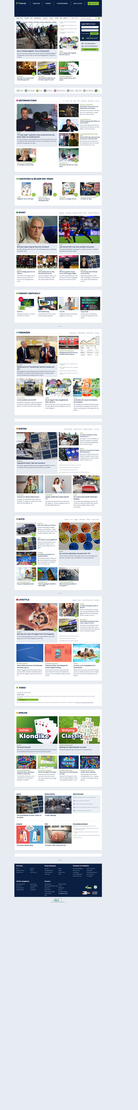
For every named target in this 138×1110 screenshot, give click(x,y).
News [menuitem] (18, 18)
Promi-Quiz (47, 874)
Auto (21, 519)
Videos (60, 870)
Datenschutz (48, 889)
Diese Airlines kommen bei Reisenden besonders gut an (70, 636)
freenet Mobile (33, 886)
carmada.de (33, 889)
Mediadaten (61, 887)
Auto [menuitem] (31, 18)
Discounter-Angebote (78, 868)
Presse (60, 886)
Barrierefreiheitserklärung (51, 886)
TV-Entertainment (62, 3)
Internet (48, 3)
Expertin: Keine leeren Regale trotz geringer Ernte (69, 370)
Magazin (76, 519)
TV (63, 100)
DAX (82, 350)
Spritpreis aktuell (20, 870)
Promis (67, 100)
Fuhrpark (88, 519)
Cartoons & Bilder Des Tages (35, 178)
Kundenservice (48, 884)
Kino (71, 100)
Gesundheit (96, 600)
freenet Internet (20, 887)
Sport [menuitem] (21, 18)
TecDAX (83, 355)
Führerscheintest (95, 519)
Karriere (60, 889)
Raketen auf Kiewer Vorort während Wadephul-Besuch (69, 22)
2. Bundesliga (68, 212)
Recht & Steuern (90, 332)
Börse (17, 868)
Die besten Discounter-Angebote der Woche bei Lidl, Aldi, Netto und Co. (87, 807)
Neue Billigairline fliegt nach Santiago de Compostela (69, 640)
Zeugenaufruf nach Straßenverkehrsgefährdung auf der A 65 (85, 826)
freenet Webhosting (77, 874)
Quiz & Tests (84, 100)
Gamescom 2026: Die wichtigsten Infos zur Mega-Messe (70, 467)
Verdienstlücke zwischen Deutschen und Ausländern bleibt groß (69, 368)
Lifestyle (23, 599)
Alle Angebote (94, 3)
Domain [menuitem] (65, 18)
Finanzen (24, 332)
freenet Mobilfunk (20, 884)
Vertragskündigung (63, 891)
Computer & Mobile (68, 429)
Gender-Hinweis (62, 884)
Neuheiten (67, 519)
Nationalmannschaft (77, 212)
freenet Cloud (76, 870)
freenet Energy (19, 889)
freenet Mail (76, 872)
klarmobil (32, 887)
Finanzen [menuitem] (26, 18)
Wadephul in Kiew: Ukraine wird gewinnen (82, 800)
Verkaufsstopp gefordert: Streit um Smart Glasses (69, 469)
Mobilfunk (36, 3)
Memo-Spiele (91, 100)
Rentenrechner (90, 874)
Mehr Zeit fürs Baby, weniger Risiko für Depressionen (84, 804)
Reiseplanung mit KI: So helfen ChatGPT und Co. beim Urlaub (71, 465)
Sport (22, 212)
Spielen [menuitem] (56, 18)
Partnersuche (33, 872)
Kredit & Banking (81, 332)
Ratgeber (75, 600)
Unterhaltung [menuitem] (37, 18)
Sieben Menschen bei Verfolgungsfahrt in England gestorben (69, 29)
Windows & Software (88, 429)
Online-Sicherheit (91, 868)
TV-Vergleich (90, 876)
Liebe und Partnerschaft (87, 600)
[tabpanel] (36, 40)
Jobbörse (32, 868)
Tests (72, 519)
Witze (78, 100)
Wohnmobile (82, 519)
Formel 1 (85, 212)
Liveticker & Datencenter (93, 212)
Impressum (47, 887)
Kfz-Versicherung (77, 876)
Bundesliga (61, 212)
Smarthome (96, 429)
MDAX (82, 352)
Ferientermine (19, 872)
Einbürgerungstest (49, 870)
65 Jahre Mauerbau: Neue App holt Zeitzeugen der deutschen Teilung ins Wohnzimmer (75, 472)
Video (74, 100)
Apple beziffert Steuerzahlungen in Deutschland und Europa (69, 374)
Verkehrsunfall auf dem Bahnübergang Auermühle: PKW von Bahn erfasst (87, 835)
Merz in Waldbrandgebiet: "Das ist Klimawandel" (83, 810)
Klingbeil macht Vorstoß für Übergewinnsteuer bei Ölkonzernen (69, 364)
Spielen (22, 712)
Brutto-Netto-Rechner (92, 872)
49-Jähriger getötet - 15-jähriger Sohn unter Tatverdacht (68, 33)
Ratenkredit (89, 870)
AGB (46, 895)
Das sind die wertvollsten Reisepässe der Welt (68, 638)
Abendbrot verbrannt (78, 837)
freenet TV (18, 886)
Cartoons (97, 100)
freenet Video (33, 884)
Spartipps (97, 332)
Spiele (60, 868)
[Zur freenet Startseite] (21, 3)
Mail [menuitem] (61, 18)
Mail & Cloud (78, 3)
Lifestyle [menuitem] (45, 18)
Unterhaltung (27, 100)
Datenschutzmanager (50, 891)
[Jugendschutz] (58, 900)
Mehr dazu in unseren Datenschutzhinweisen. (84, 702)
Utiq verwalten (48, 893)
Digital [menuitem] (51, 18)
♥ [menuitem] (69, 18)
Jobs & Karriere (73, 332)
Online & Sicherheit (78, 429)
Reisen (79, 600)
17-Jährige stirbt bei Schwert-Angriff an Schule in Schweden (69, 26)
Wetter (32, 870)
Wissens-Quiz (62, 872)
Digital (22, 428)
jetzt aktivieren (22, 699)
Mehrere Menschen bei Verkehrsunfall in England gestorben (85, 797)
